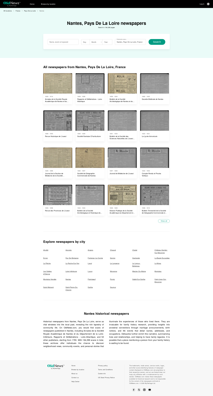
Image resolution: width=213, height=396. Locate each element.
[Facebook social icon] (133, 390)
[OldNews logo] (11, 3)
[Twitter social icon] (139, 390)
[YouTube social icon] (149, 390)
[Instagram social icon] (144, 390)
